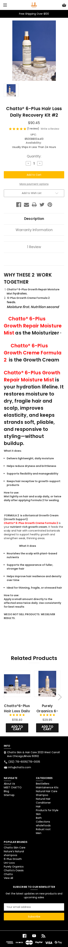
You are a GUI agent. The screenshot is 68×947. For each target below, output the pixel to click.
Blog (6, 791)
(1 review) (33, 128)
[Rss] (43, 936)
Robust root (43, 829)
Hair (38, 806)
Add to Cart (17, 727)
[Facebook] (18, 204)
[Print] (34, 204)
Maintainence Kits (47, 787)
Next (59, 697)
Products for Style (47, 810)
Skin (38, 814)
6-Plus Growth (13, 859)
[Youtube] (34, 936)
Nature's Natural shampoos (14, 853)
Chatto (8, 874)
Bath (39, 818)
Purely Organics (14, 866)
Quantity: (34, 156)
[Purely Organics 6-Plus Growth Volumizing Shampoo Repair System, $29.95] (47, 684)
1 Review (34, 246)
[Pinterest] (49, 204)
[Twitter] (42, 204)
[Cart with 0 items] (64, 5)
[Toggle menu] (5, 5)
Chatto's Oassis (14, 870)
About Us (9, 783)
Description (34, 218)
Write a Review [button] (50, 129)
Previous (4, 697)
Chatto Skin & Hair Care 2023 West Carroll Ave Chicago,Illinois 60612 (33, 754)
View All (8, 878)
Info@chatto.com (19, 767)
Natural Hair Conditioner (43, 800)
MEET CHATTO (13, 787)
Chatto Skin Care (14, 847)
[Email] (26, 204)
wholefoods (43, 825)
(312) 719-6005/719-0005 (24, 762)
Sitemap (9, 795)
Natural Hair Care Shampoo (46, 793)
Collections (43, 821)
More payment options (34, 184)
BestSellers (42, 783)
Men (38, 833)
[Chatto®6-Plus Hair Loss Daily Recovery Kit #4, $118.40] (17, 684)
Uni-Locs (9, 863)
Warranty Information (34, 229)
